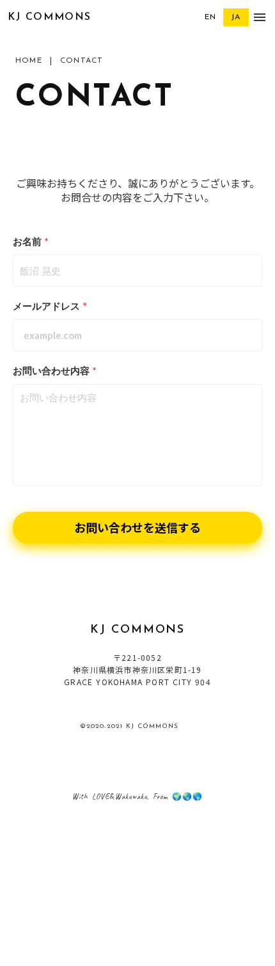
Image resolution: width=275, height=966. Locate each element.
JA (235, 17)
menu (259, 17)
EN (210, 17)
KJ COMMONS (49, 17)
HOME (28, 61)
